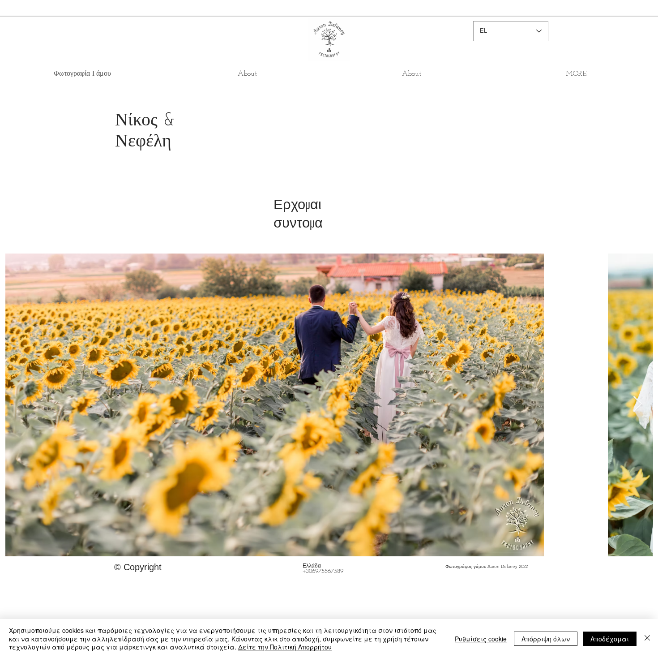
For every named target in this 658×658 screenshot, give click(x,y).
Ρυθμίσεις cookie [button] (481, 638)
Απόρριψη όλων (545, 638)
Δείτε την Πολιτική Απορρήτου (285, 646)
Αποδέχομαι (609, 638)
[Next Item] (637, 404)
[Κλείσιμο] (647, 638)
